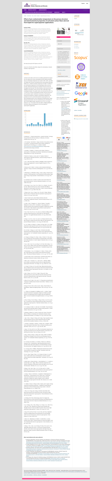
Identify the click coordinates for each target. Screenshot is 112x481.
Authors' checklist (78, 110)
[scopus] (81, 59)
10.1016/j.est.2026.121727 (62, 160)
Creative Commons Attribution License (65, 108)
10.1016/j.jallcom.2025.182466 (63, 191)
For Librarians (76, 47)
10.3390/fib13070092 (61, 199)
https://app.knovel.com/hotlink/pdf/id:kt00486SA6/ (33, 146)
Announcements (42, 9)
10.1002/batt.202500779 (61, 171)
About (63, 12)
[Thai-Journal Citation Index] (81, 89)
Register (83, 3)
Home (25, 9)
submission (57, 12)
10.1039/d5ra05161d (61, 180)
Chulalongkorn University (36, 472)
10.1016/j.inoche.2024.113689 (62, 221)
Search (85, 9)
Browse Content (32, 9)
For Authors (76, 46)
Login (87, 3)
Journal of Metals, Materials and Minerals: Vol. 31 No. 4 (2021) (55, 443)
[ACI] (81, 80)
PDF (59, 37)
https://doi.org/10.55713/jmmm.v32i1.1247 (34, 63)
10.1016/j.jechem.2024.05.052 (62, 234)
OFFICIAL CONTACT (37, 474)
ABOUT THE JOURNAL (28, 474)
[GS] (81, 95)
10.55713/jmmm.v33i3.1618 (62, 253)
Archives (29, 15)
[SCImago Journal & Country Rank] (81, 118)
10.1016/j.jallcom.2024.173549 (63, 244)
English (75, 18)
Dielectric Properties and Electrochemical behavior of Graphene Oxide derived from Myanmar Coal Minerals (47, 448)
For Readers (76, 44)
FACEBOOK (44, 474)
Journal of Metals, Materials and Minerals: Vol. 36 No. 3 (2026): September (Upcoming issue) (44, 460)
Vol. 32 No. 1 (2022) (36, 15)
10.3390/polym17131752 (61, 209)
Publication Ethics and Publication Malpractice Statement (38, 12)
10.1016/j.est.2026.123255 (62, 150)
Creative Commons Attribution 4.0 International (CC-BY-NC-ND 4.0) (56, 471)
